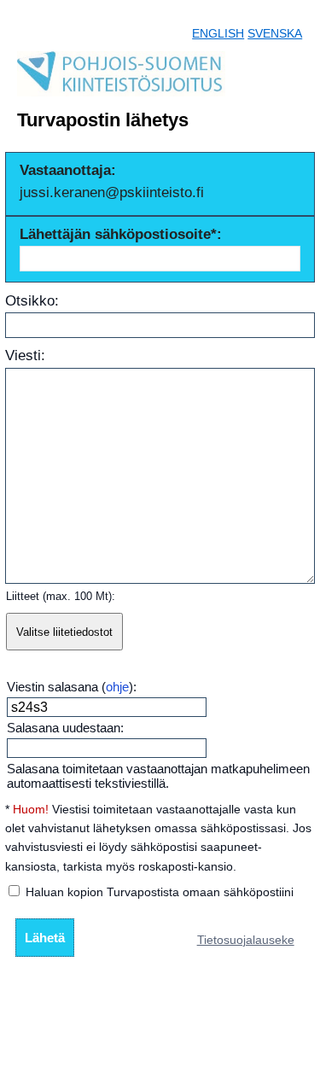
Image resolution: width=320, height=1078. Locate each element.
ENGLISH (218, 33)
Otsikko (30, 301)
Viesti (23, 355)
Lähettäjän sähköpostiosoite (115, 234)
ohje (117, 686)
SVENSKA (274, 33)
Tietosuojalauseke (245, 940)
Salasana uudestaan (63, 727)
